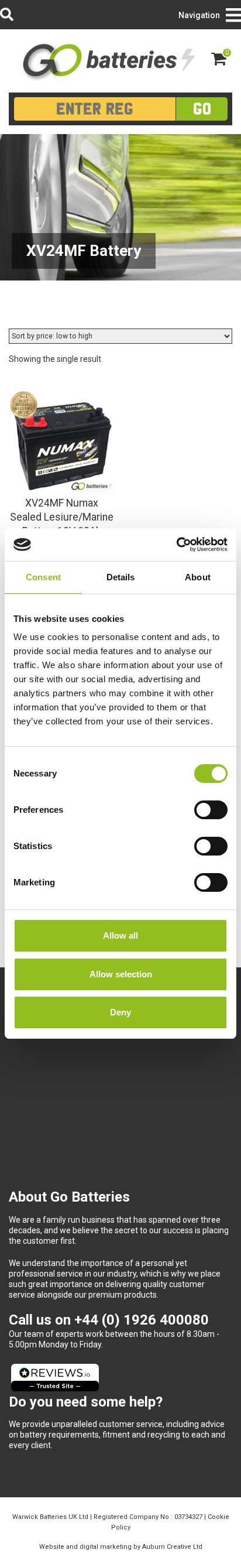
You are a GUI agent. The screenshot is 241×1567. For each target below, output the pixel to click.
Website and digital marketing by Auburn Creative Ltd (120, 1547)
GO (202, 108)
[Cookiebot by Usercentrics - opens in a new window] (176, 544)
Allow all (120, 935)
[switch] (211, 809)
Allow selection (120, 974)
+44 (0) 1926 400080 (141, 1320)
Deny (120, 1012)
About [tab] (198, 577)
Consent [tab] (43, 577)
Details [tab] (120, 577)
